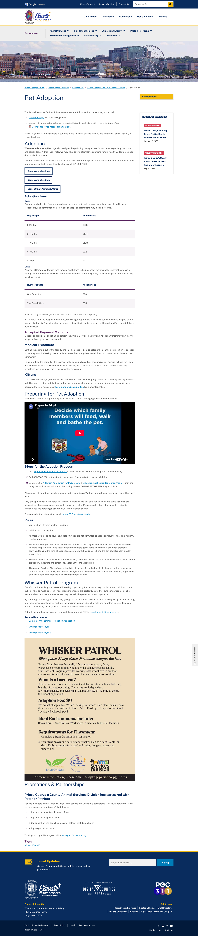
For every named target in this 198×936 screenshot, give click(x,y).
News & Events (145, 16)
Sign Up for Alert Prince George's (156, 911)
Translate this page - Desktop (35, 4)
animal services (32, 845)
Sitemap (134, 911)
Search (171, 4)
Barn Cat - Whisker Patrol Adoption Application (52, 621)
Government (90, 16)
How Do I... (165, 16)
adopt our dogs (36, 117)
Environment (32, 33)
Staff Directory (165, 908)
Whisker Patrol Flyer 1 (40, 626)
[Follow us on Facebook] (167, 926)
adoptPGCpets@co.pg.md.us (77, 514)
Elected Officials (147, 908)
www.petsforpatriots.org (74, 835)
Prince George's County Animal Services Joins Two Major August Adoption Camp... (155, 162)
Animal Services (58, 31)
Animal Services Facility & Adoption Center (106, 88)
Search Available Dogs (38, 171)
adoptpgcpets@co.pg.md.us (104, 612)
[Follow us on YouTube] (171, 926)
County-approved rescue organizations (51, 127)
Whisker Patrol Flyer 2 (40, 632)
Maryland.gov (155, 930)
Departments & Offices (58, 88)
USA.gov (169, 930)
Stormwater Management (63, 35)
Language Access (87, 925)
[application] (80, 433)
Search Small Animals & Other (42, 189)
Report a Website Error (34, 930)
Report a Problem (106, 4)
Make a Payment (87, 4)
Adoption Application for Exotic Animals (103, 483)
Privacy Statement (118, 911)
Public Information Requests (37, 925)
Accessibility (59, 925)
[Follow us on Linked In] (163, 926)
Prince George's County (35, 88)
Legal (72, 925)
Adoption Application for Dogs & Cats (61, 483)
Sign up (166, 862)
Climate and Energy (112, 31)
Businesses (125, 16)
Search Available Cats (38, 180)
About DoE (111, 35)
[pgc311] (48, 890)
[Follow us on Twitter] (158, 926)
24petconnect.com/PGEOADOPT (50, 471)
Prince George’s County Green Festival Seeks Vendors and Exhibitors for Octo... (155, 134)
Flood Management (84, 31)
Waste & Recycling (139, 31)
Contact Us (124, 4)
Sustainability (91, 35)
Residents (108, 16)
